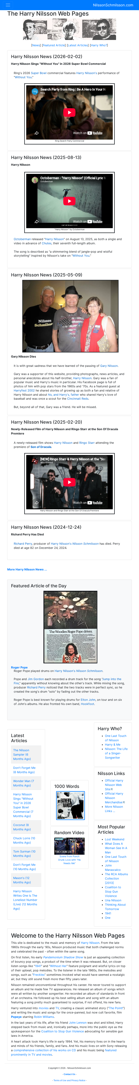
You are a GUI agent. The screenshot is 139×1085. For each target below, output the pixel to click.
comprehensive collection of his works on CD (45, 1050)
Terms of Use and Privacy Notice (69, 1080)
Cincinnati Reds (77, 398)
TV (57, 1008)
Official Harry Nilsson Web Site (114, 785)
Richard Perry (23, 543)
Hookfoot (87, 704)
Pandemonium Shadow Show (63, 957)
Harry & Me (112, 744)
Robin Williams (44, 1017)
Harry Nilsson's (86, 73)
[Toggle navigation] (8, 5)
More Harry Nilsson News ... (27, 569)
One (107, 917)
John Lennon (78, 1022)
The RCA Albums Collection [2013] (116, 878)
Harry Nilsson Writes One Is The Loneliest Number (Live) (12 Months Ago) (25, 899)
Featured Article (54, 45)
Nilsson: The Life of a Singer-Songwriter (116, 753)
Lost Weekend (114, 839)
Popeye (16, 1017)
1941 (108, 913)
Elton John (88, 699)
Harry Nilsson (54, 239)
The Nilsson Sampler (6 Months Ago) (22, 754)
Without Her (58, 966)
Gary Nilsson (109, 366)
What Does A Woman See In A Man (116, 848)
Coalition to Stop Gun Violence (113, 891)
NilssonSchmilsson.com (113, 5)
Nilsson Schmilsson (85, 543)
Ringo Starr (87, 442)
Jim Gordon (36, 679)
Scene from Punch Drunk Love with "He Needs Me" (69, 860)
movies (44, 1008)
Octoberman (22, 239)
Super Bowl (39, 73)
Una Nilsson (113, 900)
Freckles (39, 974)
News (36, 45)
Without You (23, 77)
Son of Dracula (41, 447)
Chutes (46, 243)
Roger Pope (19, 667)
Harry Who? (99, 45)
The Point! (116, 1008)
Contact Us (69, 1074)
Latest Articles (78, 45)
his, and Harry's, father (63, 394)
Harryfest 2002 (24, 390)
